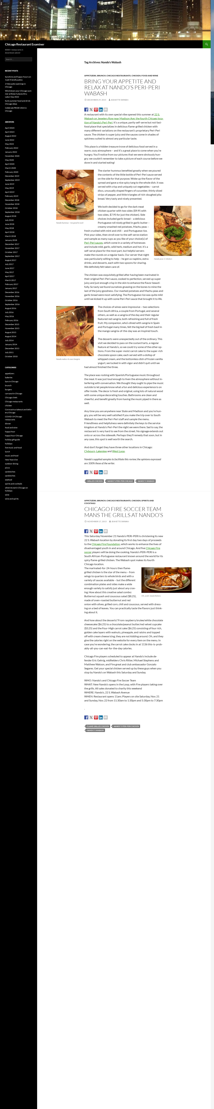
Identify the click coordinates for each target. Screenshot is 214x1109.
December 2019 (12, 176)
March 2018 (10, 236)
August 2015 (10, 332)
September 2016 (12, 304)
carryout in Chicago (13, 393)
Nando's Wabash (146, 481)
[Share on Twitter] (91, 110)
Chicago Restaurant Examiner (24, 44)
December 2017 (12, 244)
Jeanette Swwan (119, 100)
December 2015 (12, 324)
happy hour (10, 431)
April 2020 (9, 164)
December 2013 (12, 348)
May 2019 (9, 188)
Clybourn (89, 451)
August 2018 (10, 216)
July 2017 (9, 264)
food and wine (149, 75)
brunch (101, 75)
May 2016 (9, 316)
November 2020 (12, 156)
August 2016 (10, 308)
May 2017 (9, 272)
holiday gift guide (12, 439)
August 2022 (10, 136)
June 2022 (9, 140)
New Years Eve (11, 459)
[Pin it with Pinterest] (96, 110)
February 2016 (11, 320)
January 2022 (11, 152)
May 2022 (9, 144)
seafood (8, 479)
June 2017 (9, 268)
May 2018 (9, 228)
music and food (11, 455)
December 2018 (12, 200)
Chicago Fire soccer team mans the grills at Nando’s (123, 511)
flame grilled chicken (98, 726)
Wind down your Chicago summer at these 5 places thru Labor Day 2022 (18, 94)
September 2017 (12, 256)
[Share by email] (106, 110)
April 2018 (9, 232)
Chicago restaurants (118, 75)
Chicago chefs (11, 397)
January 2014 (11, 344)
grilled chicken (95, 481)
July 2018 (9, 220)
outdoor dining (11, 463)
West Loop (118, 451)
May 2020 (9, 160)
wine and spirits (12, 498)
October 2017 (11, 252)
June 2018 (9, 224)
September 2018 (12, 212)
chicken (136, 75)
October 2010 (11, 356)
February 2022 (11, 148)
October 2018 (11, 208)
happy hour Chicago (14, 435)
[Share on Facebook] (86, 110)
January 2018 (11, 240)
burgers (8, 389)
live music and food (13, 447)
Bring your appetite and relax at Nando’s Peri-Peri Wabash (122, 87)
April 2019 (9, 192)
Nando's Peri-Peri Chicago (120, 481)
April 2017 (9, 276)
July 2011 (9, 352)
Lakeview (101, 451)
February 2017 (11, 284)
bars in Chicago (11, 381)
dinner (8, 423)
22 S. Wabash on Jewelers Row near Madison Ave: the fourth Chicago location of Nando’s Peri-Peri (124, 118)
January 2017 (11, 288)
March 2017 (10, 280)
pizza (7, 467)
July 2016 (9, 312)
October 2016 (11, 300)
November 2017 (12, 248)
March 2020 (10, 168)
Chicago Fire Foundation (106, 544)
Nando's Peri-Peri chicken (126, 726)
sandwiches (10, 471)
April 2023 (9, 132)
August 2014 (10, 336)
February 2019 (11, 196)
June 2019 (9, 184)
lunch (7, 451)
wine (7, 494)
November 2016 (12, 296)
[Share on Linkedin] (101, 110)
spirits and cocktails (13, 483)
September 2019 (12, 180)
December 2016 (12, 292)
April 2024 (9, 128)
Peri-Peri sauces (93, 242)
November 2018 (12, 204)
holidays (8, 443)
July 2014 (9, 340)
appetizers (90, 75)
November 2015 (12, 328)
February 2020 (11, 172)
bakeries (8, 377)
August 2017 (10, 260)
